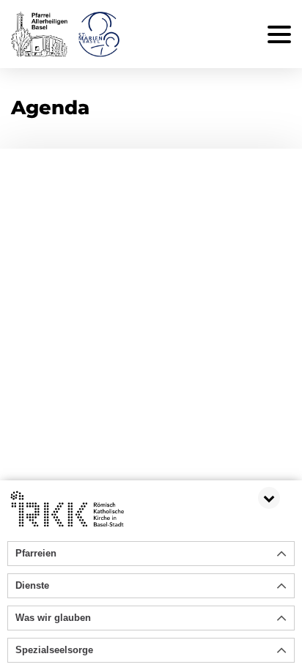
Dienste (32, 585)
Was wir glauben (53, 617)
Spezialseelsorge (54, 649)
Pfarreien (35, 553)
